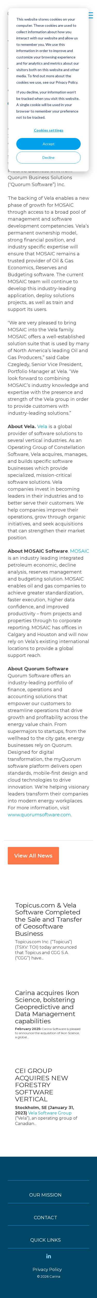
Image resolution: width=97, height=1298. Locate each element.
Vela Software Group (50, 1113)
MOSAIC (79, 551)
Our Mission (45, 1195)
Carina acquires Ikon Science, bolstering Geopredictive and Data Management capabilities (47, 1007)
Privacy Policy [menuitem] (47, 1269)
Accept (49, 144)
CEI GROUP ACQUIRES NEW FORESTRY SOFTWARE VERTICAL (41, 1085)
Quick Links (45, 1240)
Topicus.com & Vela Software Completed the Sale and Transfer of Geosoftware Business (48, 919)
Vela (42, 426)
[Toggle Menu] (48, 1175)
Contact (45, 1218)
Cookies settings (48, 130)
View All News (33, 856)
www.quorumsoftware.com (39, 815)
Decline (48, 157)
